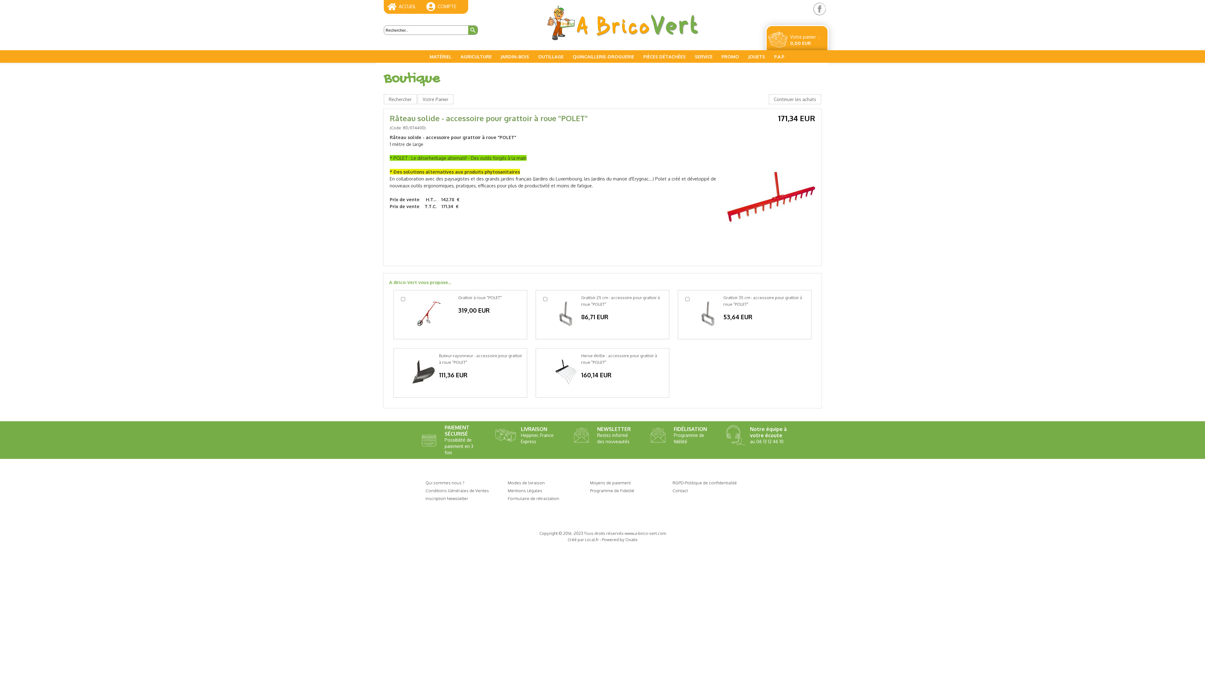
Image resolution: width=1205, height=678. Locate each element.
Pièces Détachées (664, 56)
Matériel (441, 56)
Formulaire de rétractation (533, 498)
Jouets (756, 56)
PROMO (730, 56)
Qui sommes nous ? (445, 482)
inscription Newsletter (447, 498)
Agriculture (476, 56)
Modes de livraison (526, 482)
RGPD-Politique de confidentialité (704, 482)
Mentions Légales (525, 490)
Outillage (551, 56)
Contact (680, 490)
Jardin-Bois (515, 56)
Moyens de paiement (610, 482)
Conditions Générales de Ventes (457, 490)
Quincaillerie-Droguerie (603, 56)
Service (704, 56)
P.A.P (779, 56)
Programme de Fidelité (612, 490)
